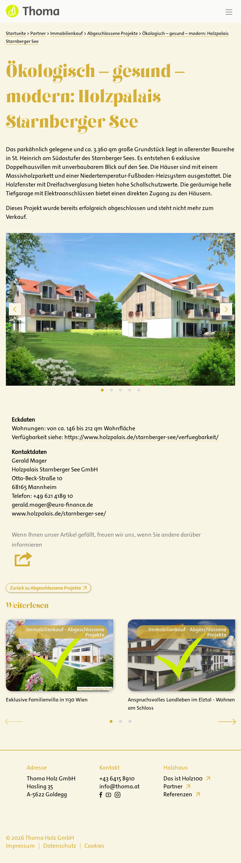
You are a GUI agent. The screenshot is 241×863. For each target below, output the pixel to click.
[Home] (32, 11)
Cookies (94, 845)
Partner (38, 33)
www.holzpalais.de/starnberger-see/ (59, 513)
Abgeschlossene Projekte (112, 33)
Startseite (16, 33)
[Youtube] (108, 796)
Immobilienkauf (66, 33)
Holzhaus (175, 767)
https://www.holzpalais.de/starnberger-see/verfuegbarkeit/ (141, 437)
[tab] (102, 390)
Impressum (20, 845)
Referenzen (177, 794)
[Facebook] (100, 796)
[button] (111, 721)
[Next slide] (226, 309)
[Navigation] (229, 12)
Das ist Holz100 (182, 778)
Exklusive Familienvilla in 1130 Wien (47, 699)
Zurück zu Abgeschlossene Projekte (45, 588)
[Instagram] (117, 796)
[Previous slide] (15, 309)
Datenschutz (59, 845)
